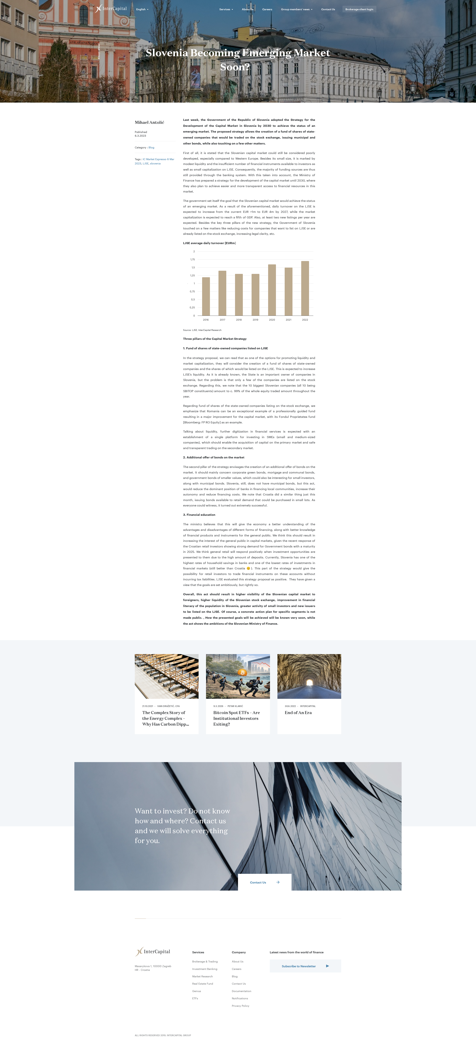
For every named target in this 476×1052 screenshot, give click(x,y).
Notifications (240, 998)
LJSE (146, 163)
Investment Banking (204, 969)
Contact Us (328, 9)
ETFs (195, 998)
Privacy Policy (240, 1005)
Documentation (241, 991)
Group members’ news (295, 9)
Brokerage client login (359, 9)
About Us (247, 9)
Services (224, 9)
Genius (196, 991)
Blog (151, 147)
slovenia (155, 163)
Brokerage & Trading (205, 961)
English (141, 9)
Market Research (202, 976)
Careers (267, 9)
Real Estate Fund (202, 983)
